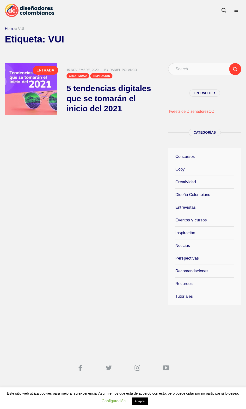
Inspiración (101, 75)
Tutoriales (184, 296)
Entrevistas (185, 207)
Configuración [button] (114, 401)
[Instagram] (137, 367)
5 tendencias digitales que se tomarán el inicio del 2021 (109, 98)
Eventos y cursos (191, 220)
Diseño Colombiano (192, 194)
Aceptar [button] (140, 401)
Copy (180, 169)
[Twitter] (108, 367)
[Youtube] (166, 367)
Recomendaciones (192, 271)
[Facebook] (80, 367)
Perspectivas (187, 258)
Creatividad (78, 75)
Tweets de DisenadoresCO (191, 111)
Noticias (182, 245)
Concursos (185, 156)
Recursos (184, 283)
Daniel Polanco (123, 70)
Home (9, 29)
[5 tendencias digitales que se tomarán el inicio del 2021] (31, 89)
